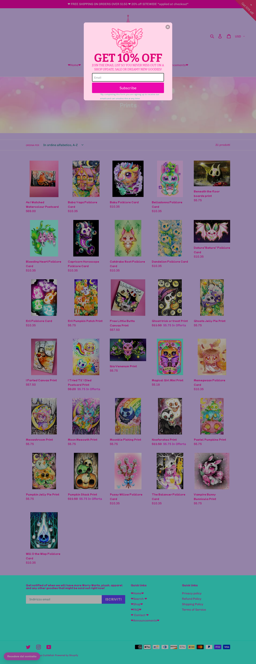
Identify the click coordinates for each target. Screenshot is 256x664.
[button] (167, 27)
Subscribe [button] (128, 88)
